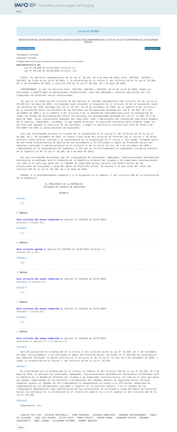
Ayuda (20, 427)
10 (73, 68)
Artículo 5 (22, 317)
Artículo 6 (22, 346)
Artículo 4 (22, 287)
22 (51, 341)
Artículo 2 (22, 228)
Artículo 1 (22, 198)
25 (29, 282)
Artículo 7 (22, 366)
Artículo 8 (22, 400)
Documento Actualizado (25, 48)
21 (31, 341)
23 (103, 249)
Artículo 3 (22, 257)
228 (74, 71)
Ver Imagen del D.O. (153, 48)
